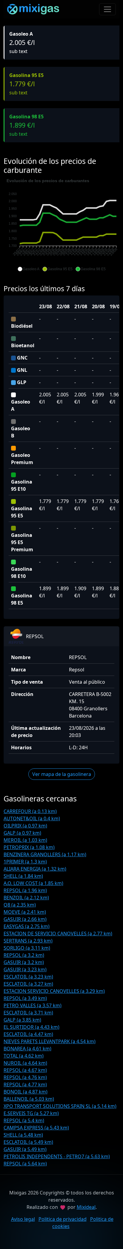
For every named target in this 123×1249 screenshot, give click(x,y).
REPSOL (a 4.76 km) (25, 1077)
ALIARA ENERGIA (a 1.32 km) (35, 869)
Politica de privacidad (63, 1219)
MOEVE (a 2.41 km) (25, 912)
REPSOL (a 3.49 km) (25, 998)
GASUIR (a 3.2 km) (24, 962)
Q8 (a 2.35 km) (20, 904)
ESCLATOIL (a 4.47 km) (28, 1034)
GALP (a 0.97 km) (22, 833)
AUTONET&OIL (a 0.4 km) (32, 818)
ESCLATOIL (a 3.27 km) (28, 984)
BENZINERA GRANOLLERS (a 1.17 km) (45, 854)
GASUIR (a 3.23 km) (25, 969)
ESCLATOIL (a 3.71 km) (28, 1012)
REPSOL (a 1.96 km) (25, 890)
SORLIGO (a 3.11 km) (27, 948)
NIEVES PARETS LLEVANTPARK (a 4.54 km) (50, 1041)
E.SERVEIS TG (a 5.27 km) (31, 1113)
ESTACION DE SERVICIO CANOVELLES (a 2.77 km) (58, 933)
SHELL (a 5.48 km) (23, 1135)
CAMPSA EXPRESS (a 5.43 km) (36, 1127)
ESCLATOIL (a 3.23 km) (28, 976)
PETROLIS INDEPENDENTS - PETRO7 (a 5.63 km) (57, 1156)
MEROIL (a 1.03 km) (25, 840)
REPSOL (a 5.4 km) (24, 1120)
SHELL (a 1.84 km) (23, 876)
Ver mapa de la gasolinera (61, 774)
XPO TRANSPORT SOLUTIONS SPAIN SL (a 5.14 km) (60, 1106)
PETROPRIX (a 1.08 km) (29, 847)
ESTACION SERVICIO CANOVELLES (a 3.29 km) (54, 991)
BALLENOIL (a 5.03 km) (29, 1099)
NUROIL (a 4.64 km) (25, 1063)
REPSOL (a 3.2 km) (24, 955)
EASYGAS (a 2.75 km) (27, 926)
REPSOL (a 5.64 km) (25, 1163)
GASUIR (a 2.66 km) (25, 919)
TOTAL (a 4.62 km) (24, 1055)
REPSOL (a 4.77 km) (25, 1084)
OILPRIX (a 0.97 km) (25, 825)
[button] (28, 269)
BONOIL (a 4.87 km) (25, 1091)
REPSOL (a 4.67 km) (25, 1070)
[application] (61, 225)
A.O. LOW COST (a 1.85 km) (33, 883)
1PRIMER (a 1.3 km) (25, 861)
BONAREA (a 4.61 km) (27, 1048)
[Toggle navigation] (107, 9)
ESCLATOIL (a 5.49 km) (28, 1142)
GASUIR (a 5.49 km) (25, 1149)
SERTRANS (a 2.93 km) (28, 940)
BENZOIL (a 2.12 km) (26, 897)
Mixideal (86, 1207)
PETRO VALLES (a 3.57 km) (32, 1005)
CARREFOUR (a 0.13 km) (30, 811)
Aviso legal (23, 1219)
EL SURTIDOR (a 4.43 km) (31, 1027)
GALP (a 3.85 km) (22, 1020)
